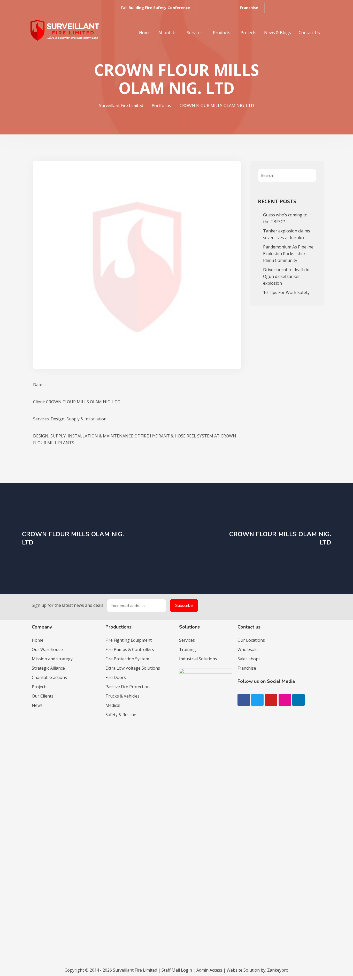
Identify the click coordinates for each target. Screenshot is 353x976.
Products (221, 32)
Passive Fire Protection (127, 687)
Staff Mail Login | (179, 970)
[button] (155, 8)
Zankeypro (277, 970)
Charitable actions (49, 677)
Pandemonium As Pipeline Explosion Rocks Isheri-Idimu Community (288, 253)
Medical (112, 705)
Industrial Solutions (198, 659)
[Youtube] (48, 9)
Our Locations (251, 640)
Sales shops (248, 659)
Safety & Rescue (120, 714)
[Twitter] (257, 700)
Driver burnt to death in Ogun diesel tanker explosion (286, 276)
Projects (248, 32)
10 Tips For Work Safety (286, 292)
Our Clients (42, 696)
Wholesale (247, 649)
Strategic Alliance (48, 668)
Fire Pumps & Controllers (129, 649)
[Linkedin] (58, 9)
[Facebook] (243, 700)
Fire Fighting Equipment (128, 640)
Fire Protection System (127, 659)
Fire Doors (115, 677)
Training (187, 649)
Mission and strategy (52, 659)
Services (195, 32)
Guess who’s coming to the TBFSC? (285, 218)
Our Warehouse (47, 649)
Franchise (246, 668)
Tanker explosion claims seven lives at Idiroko (286, 234)
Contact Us (309, 32)
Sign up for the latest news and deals (67, 605)
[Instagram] (285, 700)
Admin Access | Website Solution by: (231, 970)
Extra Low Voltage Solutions (132, 668)
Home (145, 32)
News (37, 705)
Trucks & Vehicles (122, 696)
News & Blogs (277, 32)
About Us (167, 32)
